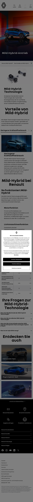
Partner (16, 237)
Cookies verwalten (16, 268)
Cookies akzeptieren (16, 259)
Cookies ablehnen (16, 263)
